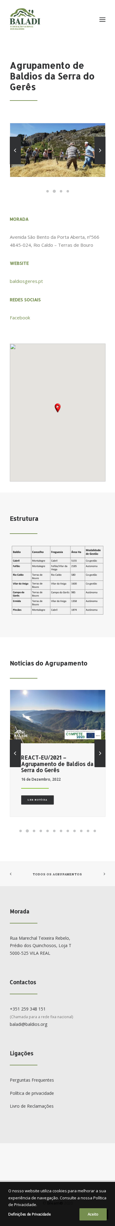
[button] (57, 408)
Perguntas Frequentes (32, 1080)
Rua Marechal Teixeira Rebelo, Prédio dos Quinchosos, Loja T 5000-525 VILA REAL (40, 945)
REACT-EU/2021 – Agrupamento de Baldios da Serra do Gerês (57, 763)
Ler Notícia (37, 799)
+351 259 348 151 (28, 1009)
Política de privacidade (32, 1093)
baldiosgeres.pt (26, 281)
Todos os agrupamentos (57, 874)
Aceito (93, 1214)
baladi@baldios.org (29, 1024)
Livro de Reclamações (32, 1106)
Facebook (20, 317)
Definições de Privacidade (29, 1214)
